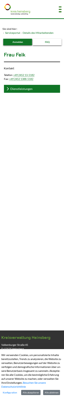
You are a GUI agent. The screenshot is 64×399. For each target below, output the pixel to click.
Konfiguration (10, 392)
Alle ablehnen (52, 392)
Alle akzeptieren (31, 392)
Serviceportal (12, 32)
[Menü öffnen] (60, 9)
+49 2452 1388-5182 (21, 78)
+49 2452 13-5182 (23, 74)
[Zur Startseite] (26, 9)
